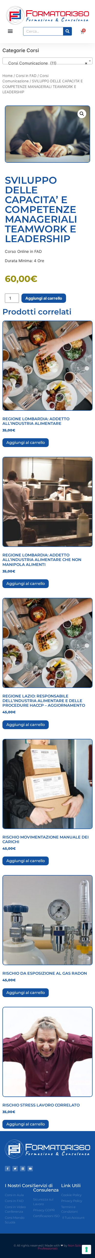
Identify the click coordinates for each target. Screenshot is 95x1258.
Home (7, 76)
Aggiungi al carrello (43, 298)
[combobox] (47, 60)
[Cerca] (67, 31)
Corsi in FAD (26, 76)
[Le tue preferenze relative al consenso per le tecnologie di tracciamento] (86, 1249)
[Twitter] (15, 1168)
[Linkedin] (22, 1168)
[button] (10, 31)
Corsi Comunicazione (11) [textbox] (46, 63)
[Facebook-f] (7, 1168)
